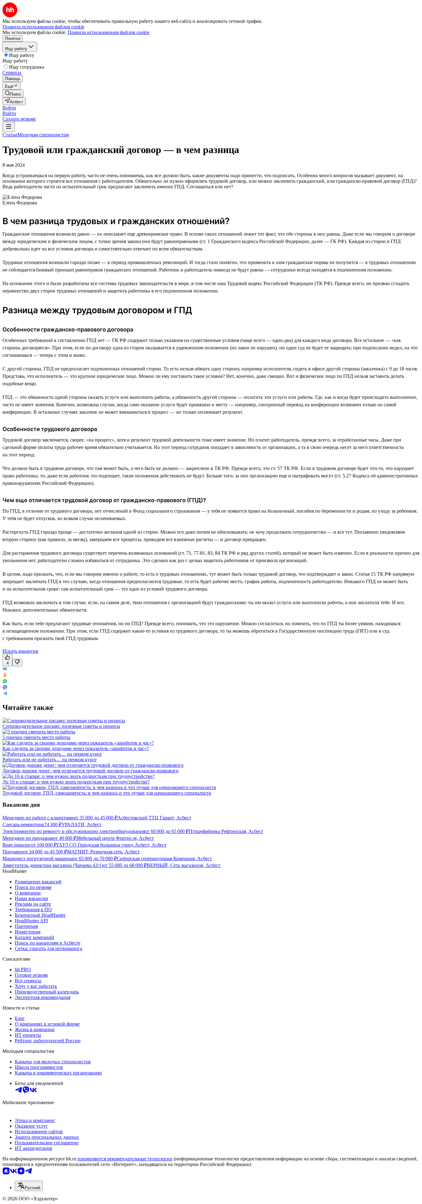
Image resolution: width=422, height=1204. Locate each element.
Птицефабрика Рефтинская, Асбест (226, 831)
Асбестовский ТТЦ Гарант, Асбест (154, 817)
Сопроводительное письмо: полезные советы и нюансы (61, 726)
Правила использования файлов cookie (109, 32)
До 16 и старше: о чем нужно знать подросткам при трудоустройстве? (76, 781)
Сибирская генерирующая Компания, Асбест (164, 858)
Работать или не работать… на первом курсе (49, 759)
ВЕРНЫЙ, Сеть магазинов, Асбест (184, 865)
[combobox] (29, 1186)
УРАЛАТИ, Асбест (81, 824)
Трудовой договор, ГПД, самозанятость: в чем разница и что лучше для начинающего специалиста (106, 793)
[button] (9, 107)
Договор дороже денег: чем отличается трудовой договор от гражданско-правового (90, 770)
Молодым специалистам (43, 134)
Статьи (9, 134)
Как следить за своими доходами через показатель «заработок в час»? (75, 748)
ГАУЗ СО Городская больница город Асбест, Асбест (112, 844)
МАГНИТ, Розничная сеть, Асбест (103, 851)
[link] (12, 93)
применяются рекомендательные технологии (125, 1158)
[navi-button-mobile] (8, 127)
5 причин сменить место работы (36, 737)
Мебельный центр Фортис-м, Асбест (115, 838)
